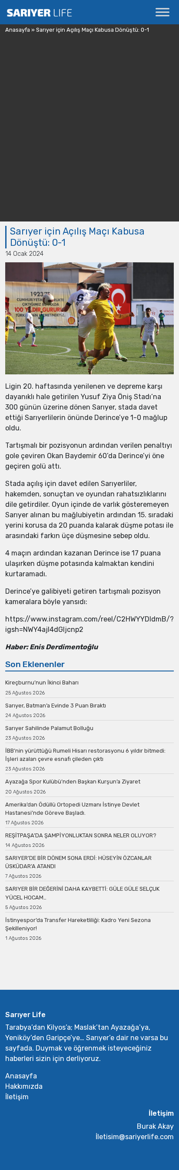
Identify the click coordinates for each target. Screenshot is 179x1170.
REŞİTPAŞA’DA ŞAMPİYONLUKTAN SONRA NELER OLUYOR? (80, 835)
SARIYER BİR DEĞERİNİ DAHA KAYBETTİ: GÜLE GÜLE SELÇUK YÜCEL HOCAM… (82, 893)
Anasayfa (17, 29)
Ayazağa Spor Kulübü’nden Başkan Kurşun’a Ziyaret (72, 781)
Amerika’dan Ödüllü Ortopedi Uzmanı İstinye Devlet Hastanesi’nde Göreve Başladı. (72, 808)
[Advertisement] (89, 132)
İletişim (17, 1097)
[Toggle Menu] (162, 12)
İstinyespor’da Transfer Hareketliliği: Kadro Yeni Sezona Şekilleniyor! (78, 924)
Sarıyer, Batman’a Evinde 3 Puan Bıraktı (55, 705)
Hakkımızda (24, 1086)
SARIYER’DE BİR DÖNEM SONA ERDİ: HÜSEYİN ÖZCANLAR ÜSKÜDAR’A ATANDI (78, 862)
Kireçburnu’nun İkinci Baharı (42, 682)
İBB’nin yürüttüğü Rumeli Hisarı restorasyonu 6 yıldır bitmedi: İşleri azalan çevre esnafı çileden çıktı (85, 754)
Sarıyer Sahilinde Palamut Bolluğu (49, 728)
